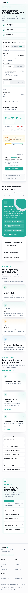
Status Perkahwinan (7, 79)
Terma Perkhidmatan (11, 589)
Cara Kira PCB (18, 564)
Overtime (3, 566)
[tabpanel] (14, 76)
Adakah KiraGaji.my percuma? (12, 514)
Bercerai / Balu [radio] (21, 82)
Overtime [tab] (19, 505)
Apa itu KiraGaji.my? (10, 510)
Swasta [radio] (9, 66)
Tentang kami (4, 576)
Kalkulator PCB (4, 562)
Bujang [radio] (7, 82)
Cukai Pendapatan (5, 569)
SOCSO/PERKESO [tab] (19, 503)
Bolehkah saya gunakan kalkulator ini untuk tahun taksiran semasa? (13, 524)
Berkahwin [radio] (14, 82)
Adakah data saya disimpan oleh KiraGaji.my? (12, 530)
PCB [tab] (19, 501)
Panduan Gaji (18, 562)
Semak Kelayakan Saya (13, 168)
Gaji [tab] (8, 46)
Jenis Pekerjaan (6, 63)
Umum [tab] (9, 501)
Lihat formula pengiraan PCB (10, 234)
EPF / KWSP (3, 564)
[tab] (18, 46)
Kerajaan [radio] (20, 66)
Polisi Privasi (3, 589)
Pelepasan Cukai (18, 566)
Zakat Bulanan (6, 92)
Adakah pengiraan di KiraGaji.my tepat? (12, 519)
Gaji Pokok (5, 53)
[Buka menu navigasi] (25, 2)
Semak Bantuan (18, 578)
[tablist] (14, 46)
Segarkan (22, 42)
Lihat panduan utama (7, 370)
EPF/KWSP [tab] (9, 503)
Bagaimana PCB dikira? (9, 249)
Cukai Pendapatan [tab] (9, 505)
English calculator (5, 578)
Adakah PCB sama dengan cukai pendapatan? (11, 253)
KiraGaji (4, 547)
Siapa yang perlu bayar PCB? (10, 245)
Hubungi (17, 576)
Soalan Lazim (18, 569)
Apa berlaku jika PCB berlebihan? (11, 257)
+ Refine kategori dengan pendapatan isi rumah (13, 147)
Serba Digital (19, 587)
